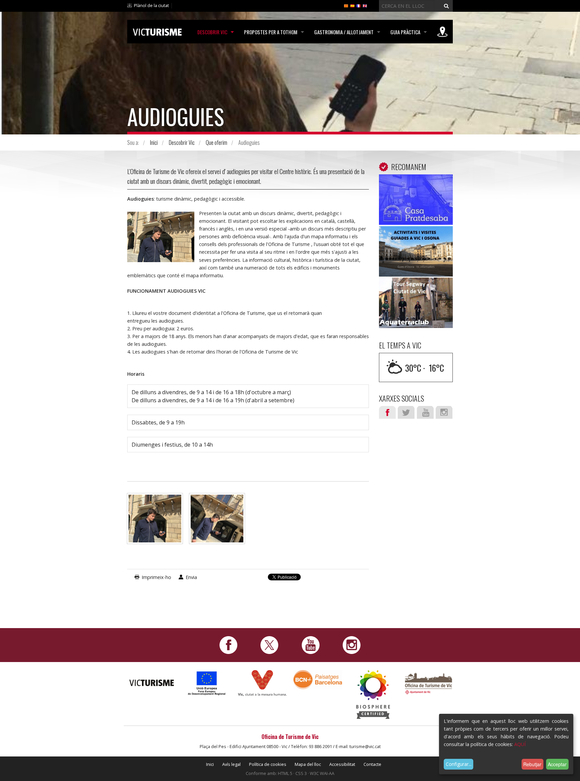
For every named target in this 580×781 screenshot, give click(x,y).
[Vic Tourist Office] (428, 683)
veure (416, 201)
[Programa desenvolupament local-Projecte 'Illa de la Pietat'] (207, 683)
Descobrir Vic (212, 32)
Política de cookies (267, 764)
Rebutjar (532, 764)
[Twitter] (269, 645)
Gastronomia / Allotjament (344, 32)
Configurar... (459, 764)
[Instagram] (351, 645)
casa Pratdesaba (416, 184)
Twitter (406, 412)
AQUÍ (520, 744)
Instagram (444, 412)
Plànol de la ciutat (151, 5)
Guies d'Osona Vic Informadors (415, 241)
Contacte (372, 764)
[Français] (358, 5)
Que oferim (216, 142)
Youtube (425, 412)
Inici (154, 142)
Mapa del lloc (308, 764)
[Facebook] (228, 645)
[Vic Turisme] (157, 31)
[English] (364, 5)
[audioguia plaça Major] (155, 521)
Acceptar (557, 764)
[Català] (346, 5)
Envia (191, 577)
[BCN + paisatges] (317, 679)
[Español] (352, 5)
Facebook (387, 412)
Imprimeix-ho (156, 577)
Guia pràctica (405, 32)
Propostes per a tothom (270, 32)
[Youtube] (311, 645)
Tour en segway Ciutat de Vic (416, 292)
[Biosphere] (373, 694)
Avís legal (231, 764)
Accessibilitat (342, 764)
